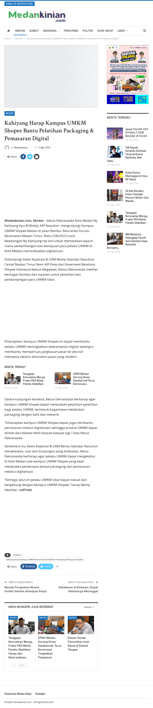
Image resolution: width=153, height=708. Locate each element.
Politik (87, 30)
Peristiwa (71, 30)
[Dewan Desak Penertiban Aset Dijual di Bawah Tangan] (81, 625)
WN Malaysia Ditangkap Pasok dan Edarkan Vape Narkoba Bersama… (127, 241)
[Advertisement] (51, 190)
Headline (17, 555)
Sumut (34, 30)
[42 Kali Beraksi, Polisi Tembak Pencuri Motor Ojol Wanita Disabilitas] (115, 195)
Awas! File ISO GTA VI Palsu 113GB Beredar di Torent (136, 132)
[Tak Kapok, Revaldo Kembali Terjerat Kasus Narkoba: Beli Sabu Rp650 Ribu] (115, 152)
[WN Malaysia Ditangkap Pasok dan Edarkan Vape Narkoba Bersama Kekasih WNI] (115, 239)
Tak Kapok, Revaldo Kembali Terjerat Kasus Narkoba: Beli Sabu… (126, 154)
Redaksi (40, 693)
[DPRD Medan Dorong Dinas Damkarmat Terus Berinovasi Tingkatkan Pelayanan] (63, 378)
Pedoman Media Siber (18, 693)
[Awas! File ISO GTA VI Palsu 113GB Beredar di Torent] (115, 133)
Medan (20, 30)
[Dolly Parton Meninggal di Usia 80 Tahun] (115, 177)
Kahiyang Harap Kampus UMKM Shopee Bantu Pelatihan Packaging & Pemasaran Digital (44, 560)
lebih (121, 30)
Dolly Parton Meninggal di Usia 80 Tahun (136, 176)
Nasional (50, 30)
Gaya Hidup (105, 30)
